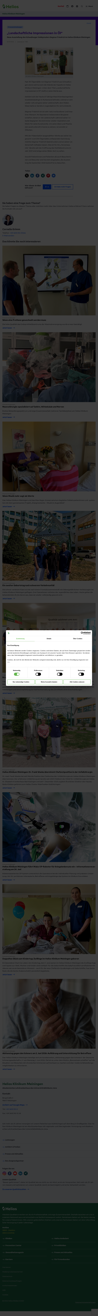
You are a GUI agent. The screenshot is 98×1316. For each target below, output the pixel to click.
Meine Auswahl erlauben (49, 682)
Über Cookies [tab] (77, 638)
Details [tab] (49, 638)
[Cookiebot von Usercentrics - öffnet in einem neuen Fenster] (82, 633)
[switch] (38, 674)
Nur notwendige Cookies (21, 682)
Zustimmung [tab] (20, 638)
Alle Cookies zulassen (77, 682)
